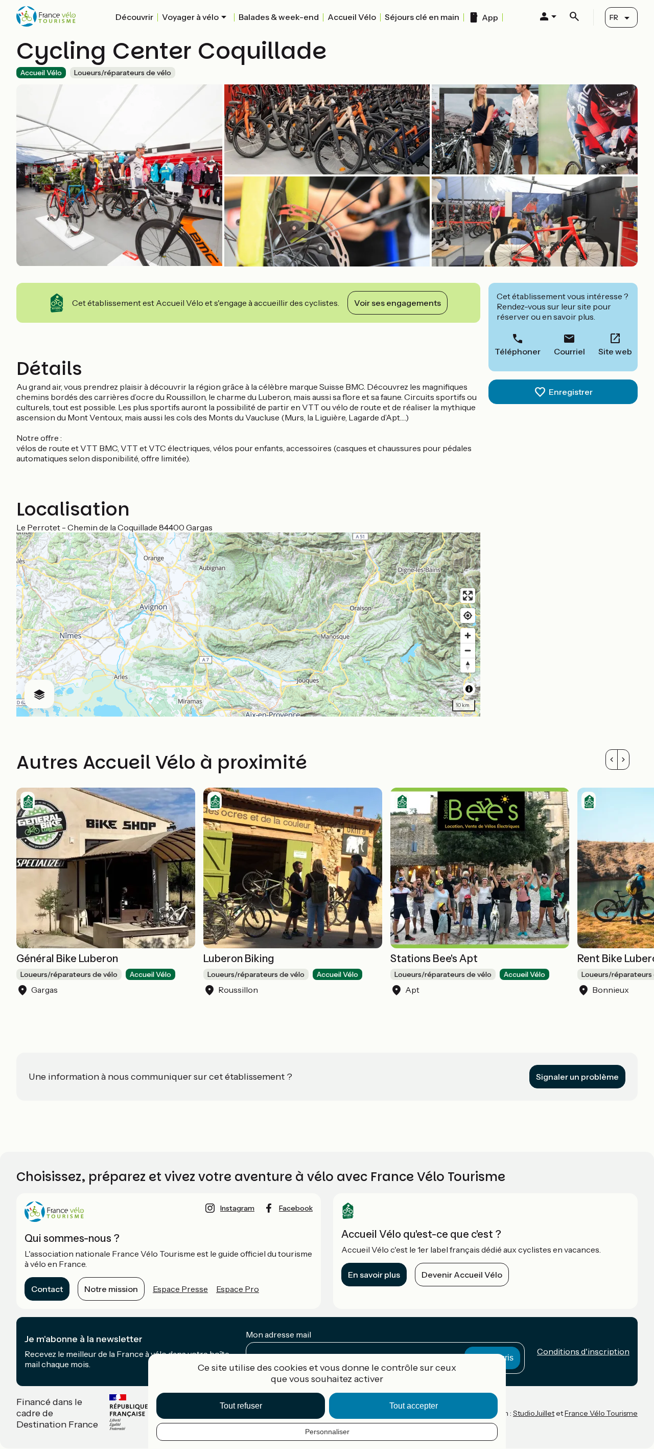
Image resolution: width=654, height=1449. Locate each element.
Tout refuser (241, 1405)
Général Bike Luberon (67, 958)
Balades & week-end (279, 17)
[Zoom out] (467, 650)
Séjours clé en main (422, 17)
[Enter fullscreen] (467, 595)
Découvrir (134, 17)
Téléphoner (518, 351)
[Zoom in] (467, 635)
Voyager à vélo (190, 17)
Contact (47, 1289)
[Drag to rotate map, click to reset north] (467, 665)
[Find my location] (467, 615)
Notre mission (111, 1289)
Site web (615, 351)
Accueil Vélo (352, 17)
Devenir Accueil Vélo (462, 1274)
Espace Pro (237, 1289)
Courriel (569, 351)
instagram (237, 1208)
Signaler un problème (577, 1077)
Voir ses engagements (397, 303)
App (490, 17)
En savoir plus (374, 1274)
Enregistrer (571, 392)
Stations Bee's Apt (434, 958)
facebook (296, 1208)
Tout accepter (413, 1405)
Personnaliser (327, 1432)
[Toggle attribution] (469, 689)
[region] (248, 624)
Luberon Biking (238, 958)
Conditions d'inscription (583, 1351)
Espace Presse (180, 1289)
